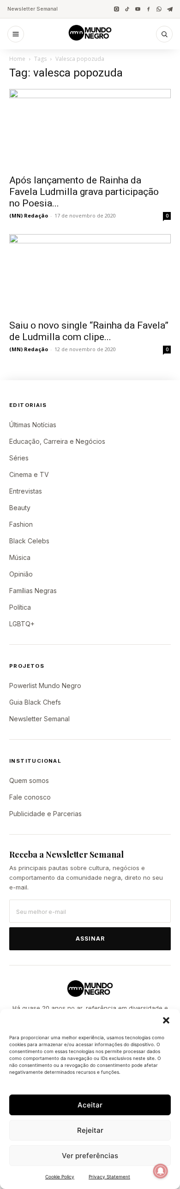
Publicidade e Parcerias (45, 814)
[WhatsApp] (159, 9)
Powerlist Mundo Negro (45, 685)
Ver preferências (90, 1155)
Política (20, 607)
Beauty (19, 508)
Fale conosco (30, 797)
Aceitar (90, 1105)
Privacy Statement (109, 1176)
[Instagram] (117, 9)
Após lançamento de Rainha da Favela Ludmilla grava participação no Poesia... (84, 192)
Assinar (90, 938)
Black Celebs (29, 541)
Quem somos (29, 780)
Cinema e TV (29, 474)
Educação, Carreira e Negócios (57, 441)
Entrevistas (25, 491)
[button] (166, 1020)
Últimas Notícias (32, 425)
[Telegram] (170, 9)
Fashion (21, 524)
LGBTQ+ (22, 624)
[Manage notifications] (160, 1171)
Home (17, 59)
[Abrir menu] (15, 34)
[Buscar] (164, 34)
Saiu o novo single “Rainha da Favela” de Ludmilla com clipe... (88, 331)
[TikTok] (127, 9)
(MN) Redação (28, 215)
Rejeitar (90, 1130)
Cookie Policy (59, 1176)
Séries (19, 458)
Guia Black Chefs (35, 702)
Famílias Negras (33, 590)
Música (19, 557)
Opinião (21, 574)
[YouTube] (138, 9)
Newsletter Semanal (32, 9)
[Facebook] (148, 9)
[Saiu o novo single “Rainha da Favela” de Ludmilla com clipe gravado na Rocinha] (90, 274)
